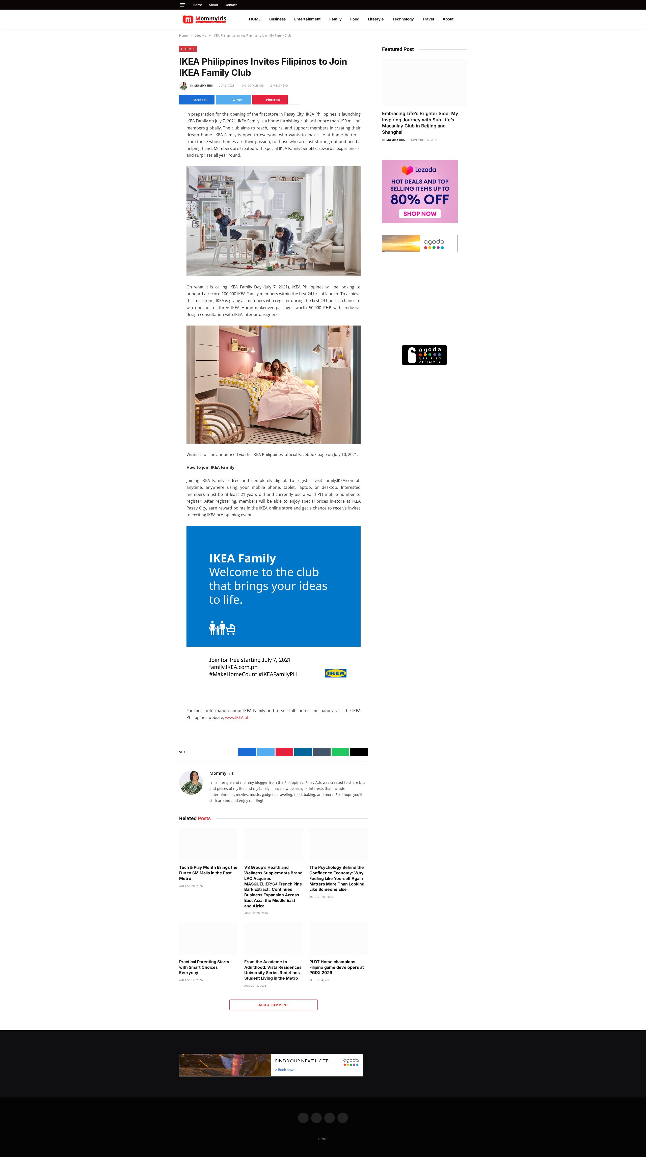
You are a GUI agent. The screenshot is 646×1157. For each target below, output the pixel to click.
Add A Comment (273, 1005)
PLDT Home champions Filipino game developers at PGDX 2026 (336, 967)
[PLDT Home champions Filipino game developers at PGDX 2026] (338, 938)
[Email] (161, 180)
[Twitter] (161, 137)
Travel (428, 19)
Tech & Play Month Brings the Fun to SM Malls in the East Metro (208, 873)
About (213, 5)
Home (197, 5)
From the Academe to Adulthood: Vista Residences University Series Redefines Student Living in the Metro (273, 970)
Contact (231, 5)
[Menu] (182, 5)
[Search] (465, 5)
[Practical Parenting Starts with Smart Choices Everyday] (208, 938)
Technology (403, 19)
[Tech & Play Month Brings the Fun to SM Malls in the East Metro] (208, 844)
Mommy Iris (203, 85)
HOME (255, 19)
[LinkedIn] (161, 148)
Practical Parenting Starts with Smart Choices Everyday (204, 967)
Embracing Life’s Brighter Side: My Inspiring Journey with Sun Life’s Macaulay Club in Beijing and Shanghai (420, 122)
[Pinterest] (161, 169)
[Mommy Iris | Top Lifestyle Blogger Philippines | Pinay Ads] (215, 19)
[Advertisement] (424, 298)
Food (354, 19)
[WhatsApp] (161, 158)
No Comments (253, 85)
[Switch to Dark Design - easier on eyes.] (464, 19)
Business (277, 19)
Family (335, 19)
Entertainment (307, 19)
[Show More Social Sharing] (294, 99)
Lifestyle (376, 19)
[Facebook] (161, 127)
